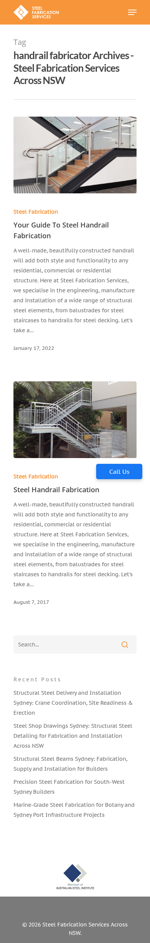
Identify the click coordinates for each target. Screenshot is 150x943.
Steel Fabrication (35, 211)
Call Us (119, 471)
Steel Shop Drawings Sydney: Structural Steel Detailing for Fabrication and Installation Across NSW (72, 735)
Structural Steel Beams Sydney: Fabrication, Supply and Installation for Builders (70, 763)
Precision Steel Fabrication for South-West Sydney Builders (69, 786)
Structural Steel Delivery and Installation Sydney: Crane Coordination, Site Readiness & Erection (73, 702)
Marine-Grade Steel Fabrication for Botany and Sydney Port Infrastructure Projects (74, 809)
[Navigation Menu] (132, 12)
